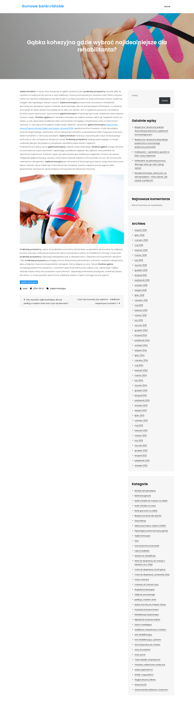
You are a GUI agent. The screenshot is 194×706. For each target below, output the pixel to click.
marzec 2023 (141, 435)
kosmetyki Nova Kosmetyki (147, 545)
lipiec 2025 (139, 295)
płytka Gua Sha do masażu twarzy (150, 604)
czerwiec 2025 (141, 300)
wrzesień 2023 (141, 405)
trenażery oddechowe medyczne (150, 664)
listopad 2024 (141, 335)
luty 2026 (139, 260)
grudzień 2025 (141, 270)
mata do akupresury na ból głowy (150, 569)
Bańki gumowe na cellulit (146, 510)
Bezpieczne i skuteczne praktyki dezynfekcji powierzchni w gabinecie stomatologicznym (151, 131)
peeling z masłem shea (145, 599)
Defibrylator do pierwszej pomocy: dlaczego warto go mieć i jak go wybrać (150, 164)
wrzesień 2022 (141, 465)
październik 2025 (142, 280)
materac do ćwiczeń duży (146, 584)
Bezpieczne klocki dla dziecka (148, 515)
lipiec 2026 (139, 235)
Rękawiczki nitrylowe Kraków (147, 619)
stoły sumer (140, 654)
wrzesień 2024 (141, 345)
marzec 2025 (141, 315)
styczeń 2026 (141, 265)
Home (167, 6)
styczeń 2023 (141, 445)
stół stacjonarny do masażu (147, 644)
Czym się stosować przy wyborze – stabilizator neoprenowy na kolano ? (98, 301)
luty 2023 (139, 440)
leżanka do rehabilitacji (145, 555)
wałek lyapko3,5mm (144, 669)
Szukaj (135, 95)
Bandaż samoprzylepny (145, 490)
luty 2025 (139, 320)
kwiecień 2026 (141, 250)
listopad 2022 (141, 455)
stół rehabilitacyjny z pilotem (148, 639)
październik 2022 (142, 460)
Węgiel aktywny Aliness (145, 679)
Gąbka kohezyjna (29, 282)
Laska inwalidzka (142, 550)
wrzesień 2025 (141, 285)
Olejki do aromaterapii (145, 594)
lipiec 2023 (139, 415)
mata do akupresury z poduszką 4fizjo (152, 574)
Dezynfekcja (140, 520)
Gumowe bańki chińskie (43, 6)
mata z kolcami (142, 579)
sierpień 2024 (141, 350)
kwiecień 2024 (141, 370)
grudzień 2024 (141, 330)
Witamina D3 (140, 684)
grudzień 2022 (141, 450)
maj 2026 (139, 245)
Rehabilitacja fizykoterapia (147, 614)
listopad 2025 (141, 275)
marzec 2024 (141, 375)
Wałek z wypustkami (144, 674)
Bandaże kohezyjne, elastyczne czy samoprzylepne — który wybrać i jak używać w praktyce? (151, 177)
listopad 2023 (141, 395)
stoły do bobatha (142, 649)
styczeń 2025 (141, 325)
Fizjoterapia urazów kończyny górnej (151, 530)
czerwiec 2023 (141, 420)
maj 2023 (139, 425)
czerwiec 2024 (141, 360)
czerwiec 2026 (141, 240)
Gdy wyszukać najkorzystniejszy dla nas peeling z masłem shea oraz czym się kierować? (46, 301)
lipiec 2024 (140, 355)
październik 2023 (142, 400)
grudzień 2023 (141, 390)
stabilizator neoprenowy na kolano (150, 629)
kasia (25, 288)
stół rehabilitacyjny (143, 634)
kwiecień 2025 (141, 310)
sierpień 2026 (141, 230)
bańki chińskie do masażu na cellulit (151, 500)
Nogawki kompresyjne (145, 589)
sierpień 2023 (141, 410)
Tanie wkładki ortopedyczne (147, 659)
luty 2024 (139, 380)
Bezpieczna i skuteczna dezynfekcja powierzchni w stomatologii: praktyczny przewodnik (151, 143)
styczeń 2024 (141, 385)
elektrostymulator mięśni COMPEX (150, 525)
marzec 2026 (141, 255)
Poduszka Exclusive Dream (147, 609)
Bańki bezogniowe (143, 495)
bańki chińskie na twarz (145, 505)
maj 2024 (139, 365)
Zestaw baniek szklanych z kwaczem (151, 689)
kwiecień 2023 (141, 430)
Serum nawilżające (143, 624)
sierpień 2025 (141, 290)
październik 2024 (142, 340)
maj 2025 (139, 305)
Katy (137, 540)
